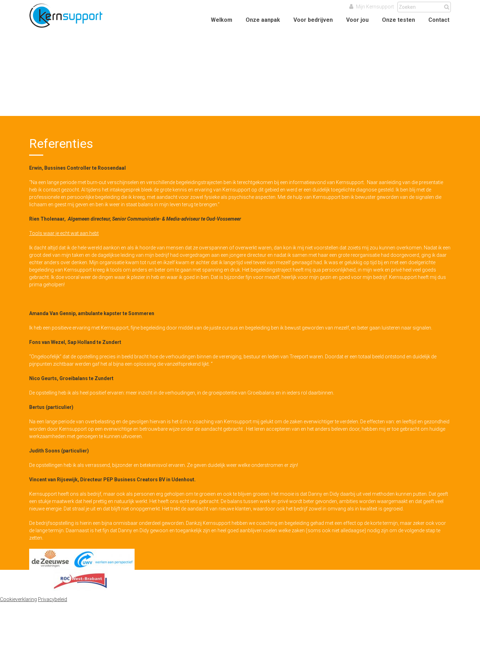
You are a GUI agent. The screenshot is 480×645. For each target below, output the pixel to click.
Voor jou (357, 20)
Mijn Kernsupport (374, 6)
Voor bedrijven (313, 20)
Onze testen (398, 20)
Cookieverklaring (18, 599)
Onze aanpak (263, 20)
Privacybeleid (52, 599)
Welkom (221, 20)
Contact (438, 20)
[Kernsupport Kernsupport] (73, 30)
